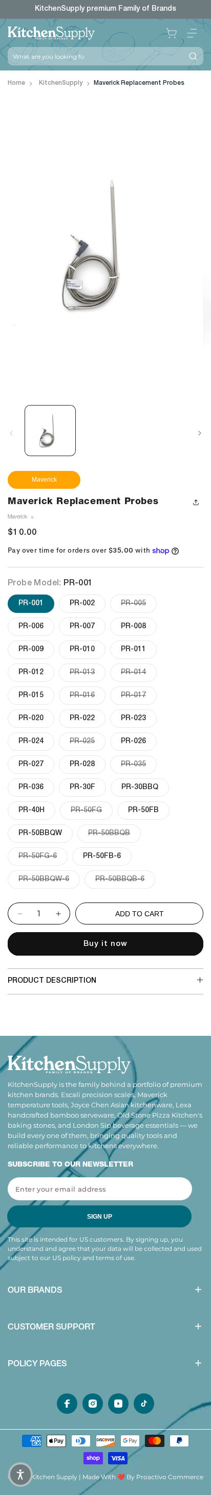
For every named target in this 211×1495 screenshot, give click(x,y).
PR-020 (31, 718)
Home (16, 83)
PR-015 (31, 695)
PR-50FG (92, 810)
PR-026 (133, 741)
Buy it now (105, 944)
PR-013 (88, 672)
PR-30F (82, 787)
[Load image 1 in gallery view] (50, 431)
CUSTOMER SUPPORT (51, 1328)
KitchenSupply (60, 83)
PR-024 (31, 741)
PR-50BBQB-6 (125, 879)
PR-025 (88, 741)
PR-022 (82, 718)
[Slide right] (199, 433)
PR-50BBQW (40, 833)
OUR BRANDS (35, 1291)
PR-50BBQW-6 (49, 879)
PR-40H (31, 810)
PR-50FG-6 (43, 856)
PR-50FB (143, 810)
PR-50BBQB (114, 833)
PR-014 (139, 672)
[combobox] (95, 56)
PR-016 (88, 695)
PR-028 (82, 764)
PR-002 (82, 603)
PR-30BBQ (139, 787)
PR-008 (133, 626)
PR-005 (139, 603)
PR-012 (31, 672)
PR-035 (139, 764)
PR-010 (82, 649)
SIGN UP (99, 1216)
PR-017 (139, 695)
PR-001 (31, 603)
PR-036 (31, 787)
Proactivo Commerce (169, 1477)
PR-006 (31, 626)
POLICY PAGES (37, 1365)
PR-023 (133, 718)
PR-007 (82, 626)
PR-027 (31, 764)
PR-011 (133, 649)
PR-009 (31, 649)
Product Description (52, 981)
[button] (192, 33)
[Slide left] (11, 433)
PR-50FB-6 (102, 856)
